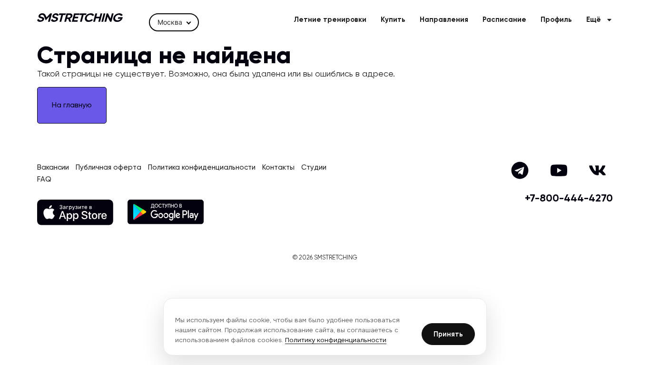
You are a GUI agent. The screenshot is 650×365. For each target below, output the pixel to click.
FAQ (44, 179)
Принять (448, 334)
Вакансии (53, 167)
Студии (313, 167)
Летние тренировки (330, 19)
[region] (325, 326)
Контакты (278, 167)
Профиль (556, 19)
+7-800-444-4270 (569, 198)
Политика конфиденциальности (202, 167)
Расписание (504, 19)
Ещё (593, 19)
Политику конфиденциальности (335, 340)
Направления (444, 19)
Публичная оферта (108, 167)
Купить (393, 19)
